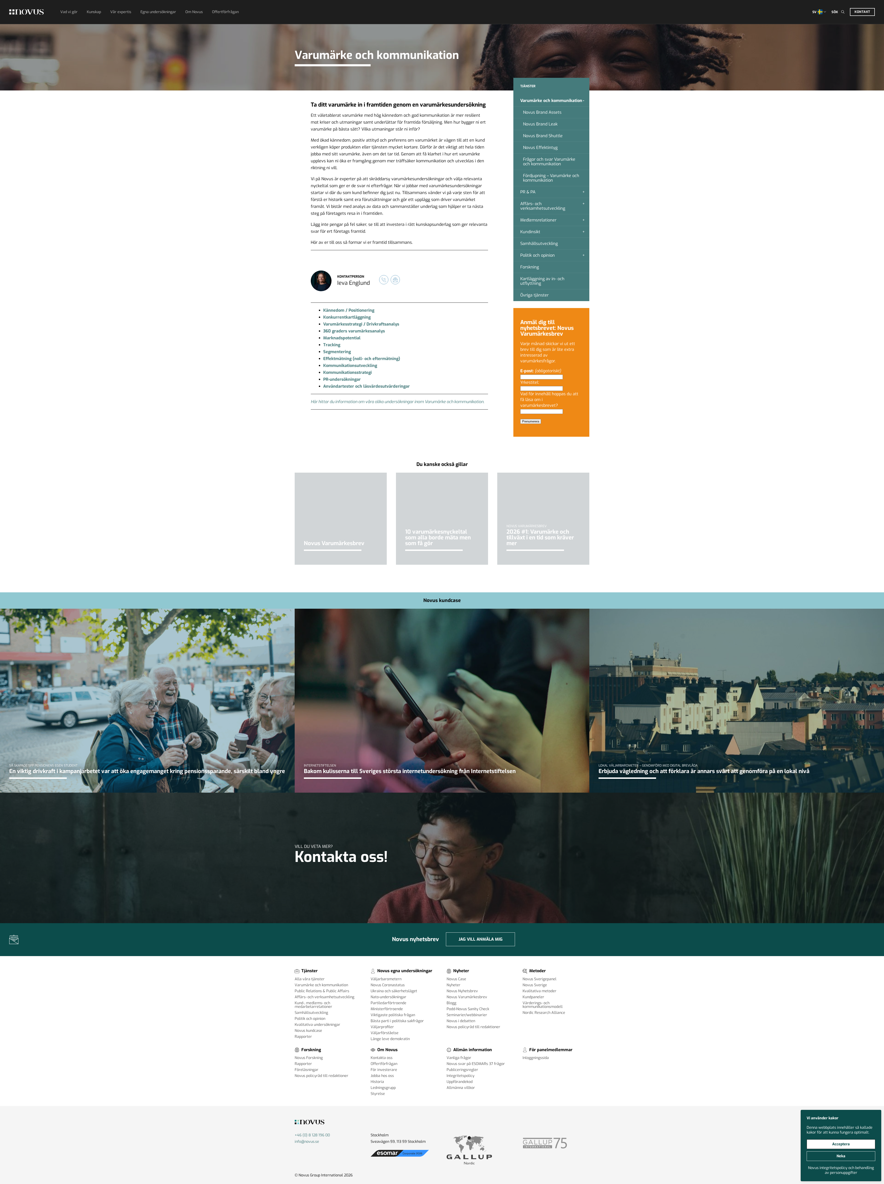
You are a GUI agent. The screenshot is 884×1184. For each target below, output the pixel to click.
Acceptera (841, 1144)
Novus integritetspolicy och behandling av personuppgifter (841, 1170)
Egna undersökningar (158, 11)
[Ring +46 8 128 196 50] (383, 279)
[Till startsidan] (26, 12)
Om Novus (194, 11)
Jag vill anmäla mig (481, 939)
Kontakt (862, 12)
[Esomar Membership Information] (400, 1156)
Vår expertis (120, 11)
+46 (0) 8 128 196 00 (312, 1135)
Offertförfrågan (225, 11)
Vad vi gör (69, 11)
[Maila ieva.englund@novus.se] (395, 279)
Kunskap (94, 11)
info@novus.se (307, 1141)
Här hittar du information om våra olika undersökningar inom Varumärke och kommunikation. (397, 401)
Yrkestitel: (530, 382)
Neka (841, 1156)
